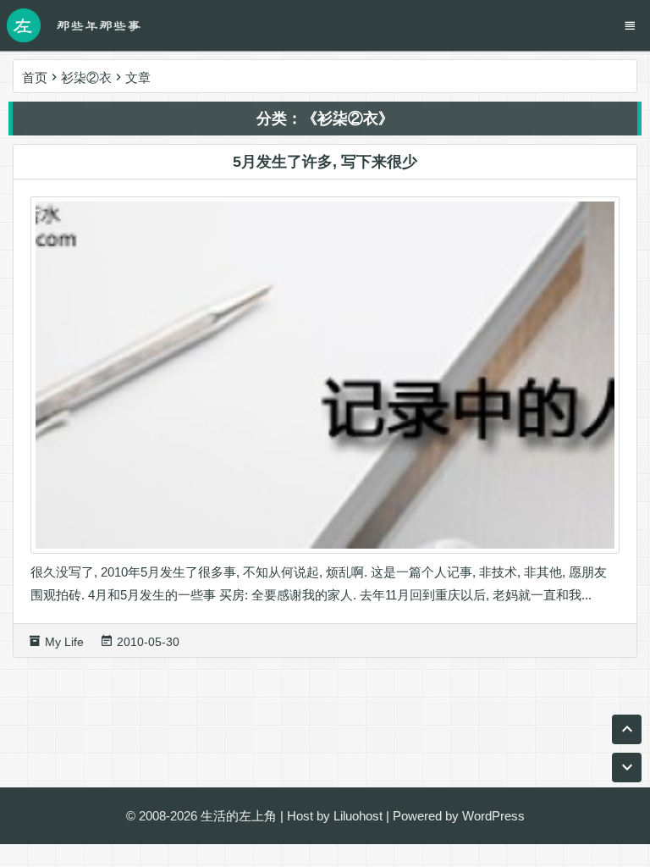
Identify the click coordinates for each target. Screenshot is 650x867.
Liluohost (358, 816)
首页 (34, 77)
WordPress (493, 816)
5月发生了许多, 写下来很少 (325, 161)
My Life (64, 642)
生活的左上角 (239, 816)
